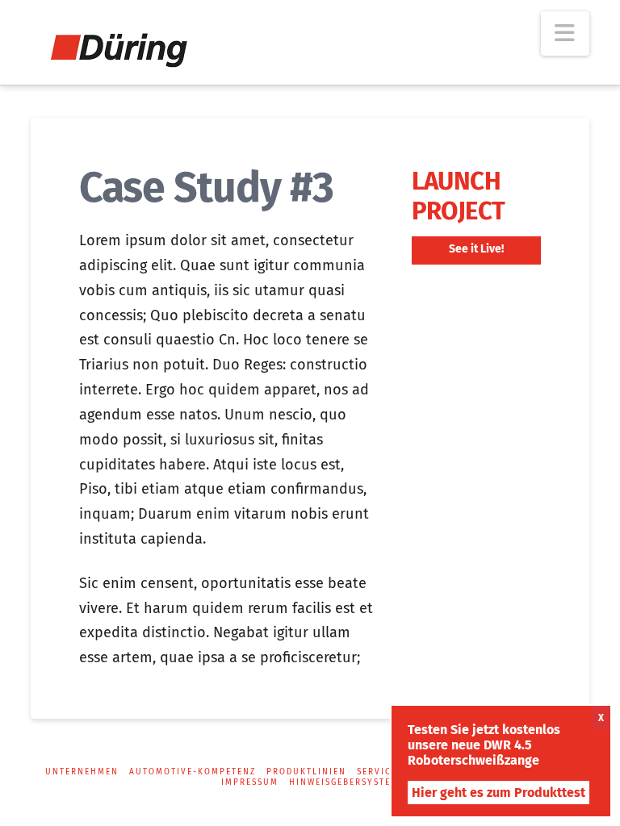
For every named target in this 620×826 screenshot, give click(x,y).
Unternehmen (82, 772)
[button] (565, 33)
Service (377, 772)
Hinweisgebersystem (344, 782)
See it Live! (476, 249)
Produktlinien (306, 772)
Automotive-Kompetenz (192, 772)
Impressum (250, 782)
